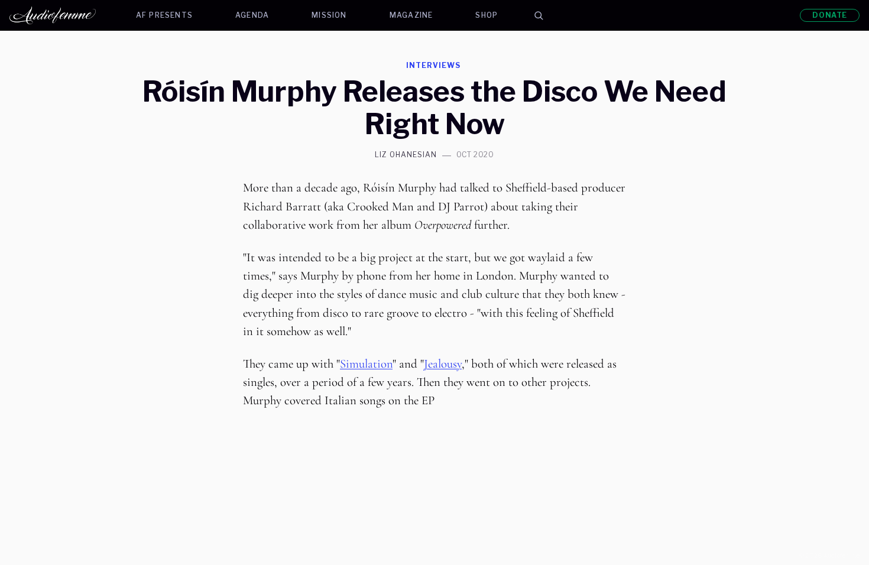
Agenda (252, 15)
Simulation (366, 363)
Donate (829, 15)
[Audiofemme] (62, 15)
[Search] (538, 15)
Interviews (433, 65)
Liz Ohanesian (405, 154)
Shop (486, 15)
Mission (329, 15)
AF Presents (164, 15)
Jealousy (443, 363)
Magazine (411, 15)
